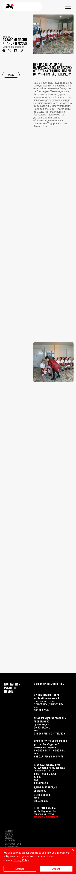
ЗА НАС (8, 837)
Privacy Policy (21, 860)
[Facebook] (3, 50)
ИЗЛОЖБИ (10, 840)
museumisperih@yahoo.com (49, 684)
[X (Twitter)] (9, 50)
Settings (19, 868)
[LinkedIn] (15, 50)
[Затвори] (71, 852)
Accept (56, 868)
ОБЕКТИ (9, 834)
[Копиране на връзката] (21, 50)
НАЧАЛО (9, 831)
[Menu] (68, 7)
